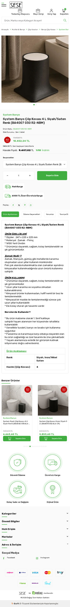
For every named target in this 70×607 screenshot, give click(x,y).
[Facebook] (4, 558)
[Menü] (3, 5)
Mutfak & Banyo (18, 29)
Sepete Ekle (52, 175)
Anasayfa (5, 29)
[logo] (16, 5)
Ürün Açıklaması (10, 214)
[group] (35, 69)
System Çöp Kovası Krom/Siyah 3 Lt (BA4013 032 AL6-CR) (53, 422)
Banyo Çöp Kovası (48, 29)
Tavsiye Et (64, 214)
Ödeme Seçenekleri (31, 214)
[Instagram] (37, 558)
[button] (34, 104)
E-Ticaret (24, 603)
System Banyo (11, 114)
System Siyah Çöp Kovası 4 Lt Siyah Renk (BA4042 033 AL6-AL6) (16, 422)
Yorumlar (50, 214)
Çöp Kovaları (33, 29)
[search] (65, 20)
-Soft (15, 603)
